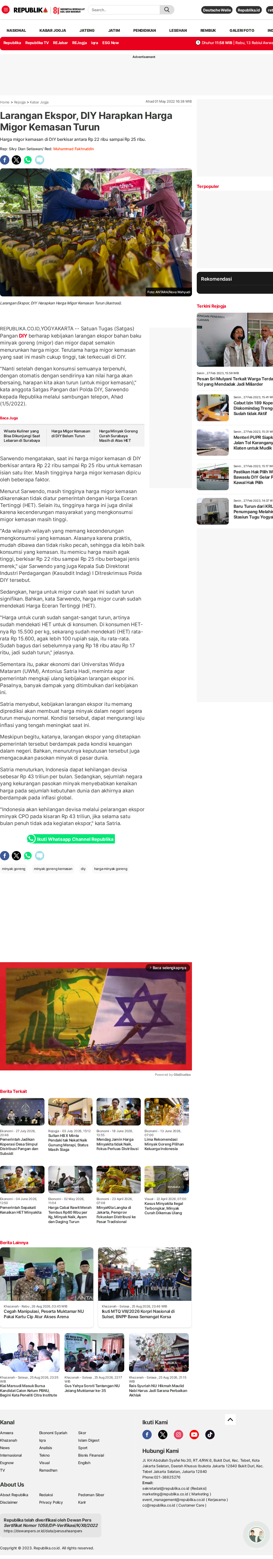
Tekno (44, 1455)
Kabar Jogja (39, 102)
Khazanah (8, 1440)
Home (5, 102)
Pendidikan (144, 30)
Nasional (16, 30)
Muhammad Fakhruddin (73, 148)
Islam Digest (88, 1440)
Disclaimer (9, 1502)
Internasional (11, 1455)
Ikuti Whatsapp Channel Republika (75, 839)
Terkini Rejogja (211, 306)
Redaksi (46, 1494)
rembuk (208, 30)
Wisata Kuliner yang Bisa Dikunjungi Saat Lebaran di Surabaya (22, 436)
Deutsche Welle (217, 10)
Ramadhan (48, 1470)
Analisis (45, 1447)
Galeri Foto (242, 30)
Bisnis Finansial (91, 1455)
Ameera (6, 1432)
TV (2, 1470)
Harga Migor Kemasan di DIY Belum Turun (70, 433)
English (84, 1462)
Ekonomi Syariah (53, 1432)
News (5, 1447)
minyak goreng (13, 868)
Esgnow (7, 1462)
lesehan (178, 30)
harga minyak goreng (110, 868)
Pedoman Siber (91, 1494)
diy (83, 868)
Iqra (42, 1440)
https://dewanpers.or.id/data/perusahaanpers (43, 1531)
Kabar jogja (52, 30)
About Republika (14, 1494)
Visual (44, 1462)
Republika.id (249, 10)
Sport (82, 1447)
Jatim (114, 30)
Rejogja (20, 102)
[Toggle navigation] (5, 9)
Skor (82, 1432)
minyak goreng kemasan (53, 868)
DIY (23, 335)
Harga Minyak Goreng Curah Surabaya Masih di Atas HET (118, 436)
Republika (12, 42)
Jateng (87, 30)
